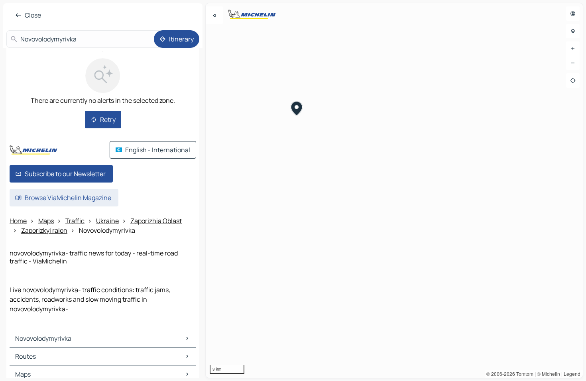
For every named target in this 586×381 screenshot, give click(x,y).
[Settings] (573, 31)
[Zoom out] (573, 63)
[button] (296, 109)
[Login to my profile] (573, 13)
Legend (572, 373)
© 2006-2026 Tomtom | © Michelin (523, 373)
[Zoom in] (573, 48)
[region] (394, 190)
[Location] (573, 80)
